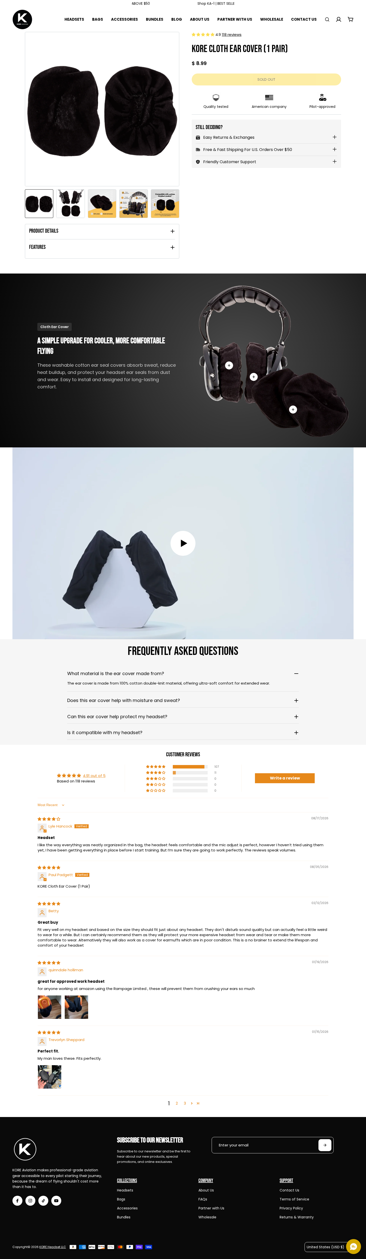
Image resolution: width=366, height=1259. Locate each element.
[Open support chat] (353, 1246)
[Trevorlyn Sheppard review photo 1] (49, 1077)
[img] (49, 819)
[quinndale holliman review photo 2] (76, 1007)
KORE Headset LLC (52, 1247)
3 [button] (185, 1103)
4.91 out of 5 (94, 775)
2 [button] (177, 1103)
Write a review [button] (285, 778)
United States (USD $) (325, 1247)
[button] (203, 34)
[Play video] (183, 543)
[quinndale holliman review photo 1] (49, 1007)
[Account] (339, 19)
